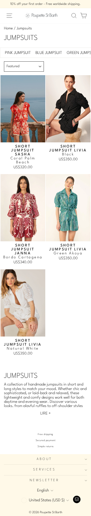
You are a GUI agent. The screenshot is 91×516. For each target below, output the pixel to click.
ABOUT (44, 459)
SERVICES (44, 469)
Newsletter (44, 480)
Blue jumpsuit (48, 53)
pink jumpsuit (18, 53)
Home (8, 28)
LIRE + (45, 413)
